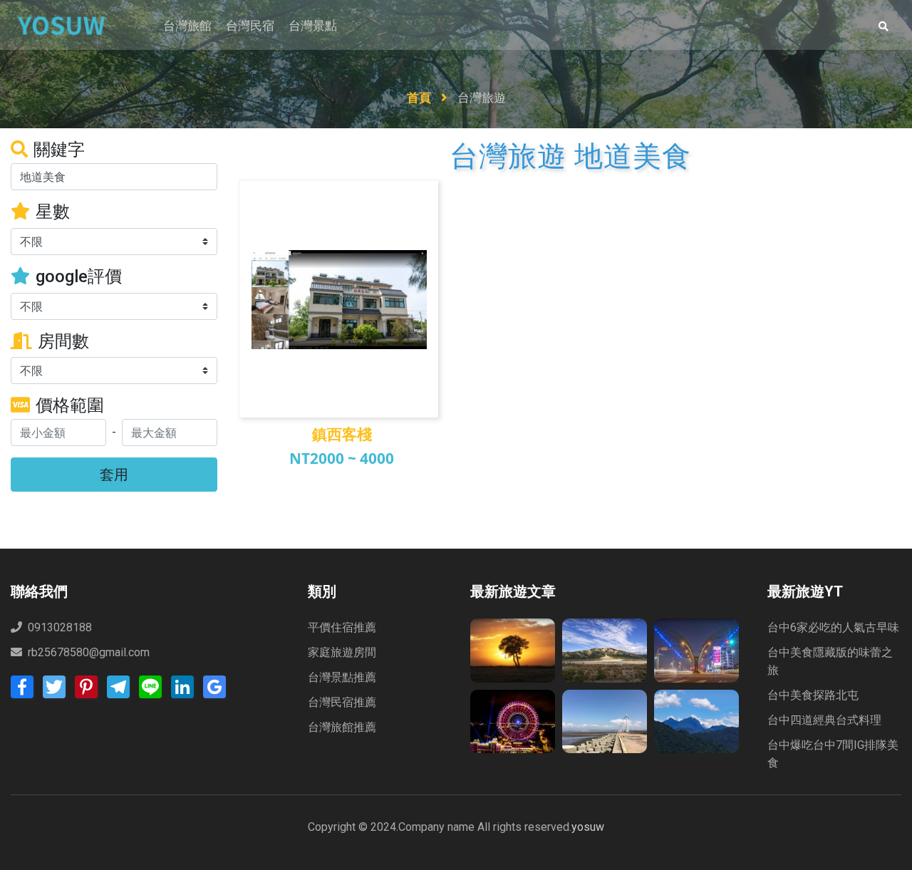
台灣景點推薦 (342, 677)
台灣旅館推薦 (342, 727)
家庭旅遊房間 (342, 652)
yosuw (587, 827)
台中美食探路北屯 (813, 695)
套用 (114, 474)
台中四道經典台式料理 (824, 720)
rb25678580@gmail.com (89, 652)
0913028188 (58, 627)
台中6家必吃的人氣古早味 (833, 627)
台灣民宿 (250, 26)
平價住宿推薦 (342, 627)
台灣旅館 (187, 26)
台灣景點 (313, 26)
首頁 (420, 97)
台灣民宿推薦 (342, 702)
